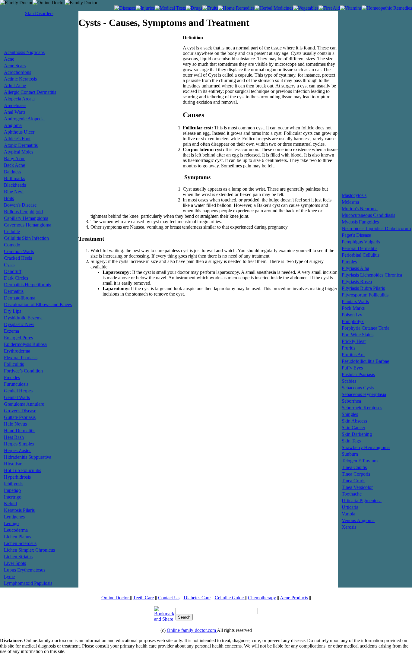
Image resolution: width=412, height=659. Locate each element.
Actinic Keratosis (20, 78)
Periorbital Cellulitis (360, 255)
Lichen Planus (17, 536)
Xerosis (349, 527)
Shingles (350, 414)
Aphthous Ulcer (19, 132)
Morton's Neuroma (360, 208)
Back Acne (14, 165)
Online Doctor (115, 597)
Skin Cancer (353, 427)
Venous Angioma (358, 520)
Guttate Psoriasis (20, 417)
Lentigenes (14, 516)
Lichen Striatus (18, 556)
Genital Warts (17, 397)
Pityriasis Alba (355, 268)
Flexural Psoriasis (20, 357)
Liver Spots (15, 563)
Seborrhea (351, 401)
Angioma (13, 125)
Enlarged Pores (18, 337)
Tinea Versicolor (357, 487)
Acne (9, 59)
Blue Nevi (14, 191)
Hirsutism (13, 463)
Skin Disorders (39, 13)
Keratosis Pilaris (19, 510)
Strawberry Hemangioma (366, 447)
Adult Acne (15, 85)
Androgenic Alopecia (24, 118)
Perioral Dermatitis (359, 248)
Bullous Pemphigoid (23, 211)
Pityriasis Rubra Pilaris (363, 288)
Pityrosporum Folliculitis (365, 294)
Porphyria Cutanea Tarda (365, 328)
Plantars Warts (355, 301)
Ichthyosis (13, 483)
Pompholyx (353, 321)
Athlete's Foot (17, 138)
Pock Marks (353, 308)
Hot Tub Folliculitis (22, 470)
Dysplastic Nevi (19, 324)
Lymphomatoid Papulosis (28, 583)
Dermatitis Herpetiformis (27, 284)
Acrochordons (17, 72)
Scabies (349, 381)
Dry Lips (12, 311)
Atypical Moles (18, 151)
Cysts (9, 264)
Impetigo (12, 490)
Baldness (12, 171)
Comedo (12, 244)
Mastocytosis (354, 195)
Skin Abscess (354, 420)
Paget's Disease (356, 235)
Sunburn (350, 454)
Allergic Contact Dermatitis (30, 92)
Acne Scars (15, 65)
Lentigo (11, 523)
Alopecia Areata (19, 98)
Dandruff (12, 271)
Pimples (349, 261)
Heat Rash (14, 437)
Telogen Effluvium (360, 460)
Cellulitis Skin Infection (26, 238)
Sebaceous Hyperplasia (364, 394)
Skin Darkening (357, 434)
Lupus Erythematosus (24, 569)
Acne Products (294, 597)
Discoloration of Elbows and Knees (38, 304)
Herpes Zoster (17, 450)
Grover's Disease (20, 410)
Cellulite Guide (230, 597)
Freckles (12, 377)
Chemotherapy (262, 597)
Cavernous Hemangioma (27, 224)
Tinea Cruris (353, 480)
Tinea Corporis (356, 474)
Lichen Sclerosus (20, 543)
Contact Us (168, 597)
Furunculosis (16, 384)
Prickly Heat (354, 341)
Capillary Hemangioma (26, 218)
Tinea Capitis (354, 467)
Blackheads (15, 185)
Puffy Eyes (352, 367)
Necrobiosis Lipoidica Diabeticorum (376, 228)
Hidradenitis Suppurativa (27, 457)
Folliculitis (14, 364)
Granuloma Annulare (24, 404)
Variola (348, 513)
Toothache (352, 493)
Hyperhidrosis (17, 477)
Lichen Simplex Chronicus (29, 550)
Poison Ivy (352, 314)
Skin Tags (351, 440)
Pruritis (348, 347)
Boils (9, 198)
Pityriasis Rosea (357, 281)
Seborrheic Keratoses (362, 407)
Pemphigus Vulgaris (361, 241)
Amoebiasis (15, 105)
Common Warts (19, 251)
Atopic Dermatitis (21, 145)
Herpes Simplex (19, 443)
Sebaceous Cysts (358, 387)
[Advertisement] (39, 35)
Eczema (11, 331)
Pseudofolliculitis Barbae (365, 361)
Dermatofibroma (19, 297)
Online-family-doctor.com (192, 630)
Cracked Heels (18, 258)
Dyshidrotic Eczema (23, 317)
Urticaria (350, 507)
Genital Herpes (18, 390)
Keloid (10, 503)
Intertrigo (12, 496)
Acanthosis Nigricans (24, 52)
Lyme (9, 576)
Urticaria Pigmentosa (362, 500)
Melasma (350, 201)
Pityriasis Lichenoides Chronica (372, 274)
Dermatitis (14, 291)
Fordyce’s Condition (23, 370)
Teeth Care (143, 597)
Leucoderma (16, 530)
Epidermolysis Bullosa (25, 344)
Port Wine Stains (357, 334)
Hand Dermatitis (19, 430)
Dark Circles (16, 277)
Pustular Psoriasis (358, 374)
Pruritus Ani (353, 354)
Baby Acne (14, 158)
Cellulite (12, 231)
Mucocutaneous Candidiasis (368, 215)
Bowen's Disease (20, 205)
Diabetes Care (197, 597)
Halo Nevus (15, 423)
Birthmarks (14, 178)
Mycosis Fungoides (360, 221)
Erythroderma (17, 350)
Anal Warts (14, 112)
